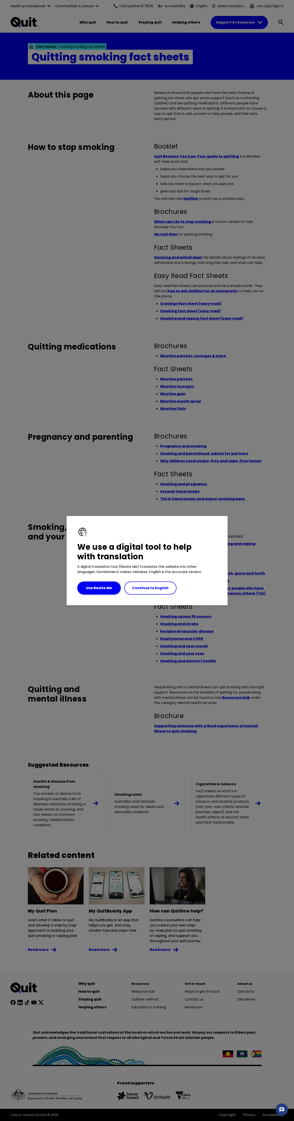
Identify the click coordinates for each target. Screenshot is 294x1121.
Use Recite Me (99, 587)
